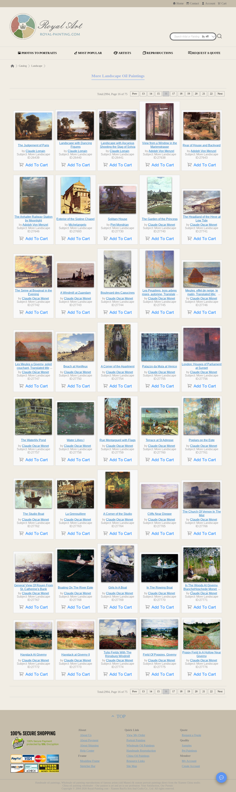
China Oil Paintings (137, 755)
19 (188, 93)
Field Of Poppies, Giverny (159, 654)
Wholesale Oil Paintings (140, 745)
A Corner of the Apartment (117, 366)
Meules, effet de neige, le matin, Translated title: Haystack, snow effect (201, 294)
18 (181, 93)
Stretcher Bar (87, 766)
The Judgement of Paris (33, 145)
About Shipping (89, 745)
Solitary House (117, 219)
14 (151, 93)
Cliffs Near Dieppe (160, 513)
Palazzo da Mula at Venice (159, 366)
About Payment (89, 740)
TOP (120, 716)
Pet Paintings (189, 750)
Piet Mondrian (119, 224)
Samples (187, 745)
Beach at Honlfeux (75, 366)
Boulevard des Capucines (118, 292)
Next (220, 93)
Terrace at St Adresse (159, 440)
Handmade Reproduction (141, 750)
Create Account (191, 766)
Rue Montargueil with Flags (118, 440)
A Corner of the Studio (117, 513)
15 (158, 93)
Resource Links (135, 761)
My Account (189, 761)
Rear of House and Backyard (202, 145)
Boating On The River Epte (75, 587)
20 (196, 93)
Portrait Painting (135, 740)
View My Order (135, 735)
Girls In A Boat (117, 587)
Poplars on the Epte (202, 440)
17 (173, 93)
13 (143, 93)
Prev (134, 93)
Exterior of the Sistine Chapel (75, 219)
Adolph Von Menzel (161, 151)
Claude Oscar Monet (161, 224)
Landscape (36, 65)
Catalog (23, 65)
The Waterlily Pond (33, 440)
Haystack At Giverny (33, 654)
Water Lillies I (75, 440)
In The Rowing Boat (160, 587)
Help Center (87, 750)
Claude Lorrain (35, 151)
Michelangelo (77, 224)
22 (211, 93)
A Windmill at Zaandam (75, 292)
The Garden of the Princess (160, 219)
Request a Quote (191, 735)
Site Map (131, 766)
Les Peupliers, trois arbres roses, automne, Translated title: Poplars (159, 294)
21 (203, 93)
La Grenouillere (75, 513)
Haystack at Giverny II (75, 654)
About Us (85, 735)
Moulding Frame (90, 761)
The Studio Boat (33, 513)
